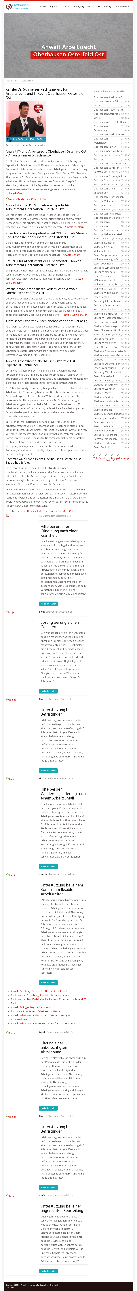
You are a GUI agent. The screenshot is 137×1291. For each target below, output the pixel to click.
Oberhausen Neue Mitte (112, 214)
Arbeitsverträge (104, 7)
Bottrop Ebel (107, 180)
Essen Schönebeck (112, 376)
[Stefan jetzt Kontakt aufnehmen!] (19, 1207)
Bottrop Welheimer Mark (112, 234)
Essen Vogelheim (112, 263)
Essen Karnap (112, 297)
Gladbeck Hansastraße (112, 356)
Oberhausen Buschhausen (112, 197)
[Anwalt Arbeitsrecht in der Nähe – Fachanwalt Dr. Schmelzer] (18, 7)
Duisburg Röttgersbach (112, 318)
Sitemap (53, 1285)
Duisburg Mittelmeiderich (112, 372)
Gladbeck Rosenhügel (112, 326)
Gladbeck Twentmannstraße (112, 351)
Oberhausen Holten (112, 146)
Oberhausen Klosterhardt (112, 110)
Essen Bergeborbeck (112, 255)
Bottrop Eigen (107, 209)
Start (7, 81)
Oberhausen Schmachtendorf (112, 151)
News (64, 7)
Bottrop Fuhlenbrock (112, 230)
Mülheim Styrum (112, 246)
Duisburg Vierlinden (112, 418)
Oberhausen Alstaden (112, 405)
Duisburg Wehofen (112, 388)
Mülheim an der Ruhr (112, 284)
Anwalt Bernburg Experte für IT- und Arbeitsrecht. (40, 991)
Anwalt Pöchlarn (74, 227)
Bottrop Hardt (107, 155)
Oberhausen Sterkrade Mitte (112, 115)
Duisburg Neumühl (112, 271)
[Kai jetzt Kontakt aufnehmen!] (19, 527)
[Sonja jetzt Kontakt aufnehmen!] (19, 623)
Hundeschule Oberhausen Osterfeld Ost (50, 511)
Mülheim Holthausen (112, 314)
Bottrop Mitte (107, 171)
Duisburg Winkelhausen (112, 267)
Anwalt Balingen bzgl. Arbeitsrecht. (31, 1007)
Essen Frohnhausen (112, 368)
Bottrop (112, 159)
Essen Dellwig (107, 238)
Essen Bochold (112, 447)
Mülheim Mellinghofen (112, 259)
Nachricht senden (48, 603)
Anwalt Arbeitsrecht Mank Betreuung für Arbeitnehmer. (43, 1023)
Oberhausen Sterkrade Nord (112, 135)
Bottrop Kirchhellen (112, 310)
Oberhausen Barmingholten (112, 176)
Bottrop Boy (112, 192)
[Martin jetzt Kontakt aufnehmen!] (19, 1044)
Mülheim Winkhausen (112, 292)
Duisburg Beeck (107, 380)
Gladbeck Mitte (112, 393)
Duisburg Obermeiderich (112, 305)
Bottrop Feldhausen (112, 438)
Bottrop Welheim (112, 201)
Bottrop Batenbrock (112, 184)
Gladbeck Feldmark (112, 397)
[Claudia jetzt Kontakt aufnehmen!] (19, 886)
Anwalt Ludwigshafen (75, 314)
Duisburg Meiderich (112, 342)
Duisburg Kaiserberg (112, 434)
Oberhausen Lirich (112, 188)
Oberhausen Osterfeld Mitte (112, 103)
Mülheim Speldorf (112, 430)
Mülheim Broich (112, 409)
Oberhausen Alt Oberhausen (112, 224)
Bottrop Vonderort (112, 205)
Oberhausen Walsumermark (112, 164)
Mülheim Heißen (112, 251)
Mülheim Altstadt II (112, 288)
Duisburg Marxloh (112, 338)
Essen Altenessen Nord (112, 330)
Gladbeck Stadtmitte (112, 384)
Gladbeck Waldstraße (112, 401)
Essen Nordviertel (112, 426)
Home (42, 7)
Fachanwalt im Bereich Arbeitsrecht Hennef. (36, 1011)
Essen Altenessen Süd (112, 347)
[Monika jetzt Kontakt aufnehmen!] (19, 711)
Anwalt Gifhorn (71, 254)
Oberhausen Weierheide (112, 140)
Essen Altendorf (107, 334)
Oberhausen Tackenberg (112, 128)
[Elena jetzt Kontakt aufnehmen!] (19, 790)
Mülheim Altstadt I (112, 280)
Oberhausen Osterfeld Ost (57, 516)
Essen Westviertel (112, 422)
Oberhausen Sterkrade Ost (112, 97)
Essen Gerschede (112, 276)
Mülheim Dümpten (112, 242)
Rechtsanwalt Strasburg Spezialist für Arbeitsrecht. (41, 995)
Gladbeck (108, 359)
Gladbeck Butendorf (112, 443)
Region (53, 7)
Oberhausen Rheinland (112, 218)
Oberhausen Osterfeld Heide (112, 122)
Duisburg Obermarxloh (112, 363)
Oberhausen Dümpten (112, 168)
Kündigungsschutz (82, 7)
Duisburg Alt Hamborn (112, 301)
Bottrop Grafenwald (112, 322)
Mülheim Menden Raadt (112, 413)
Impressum (122, 7)
